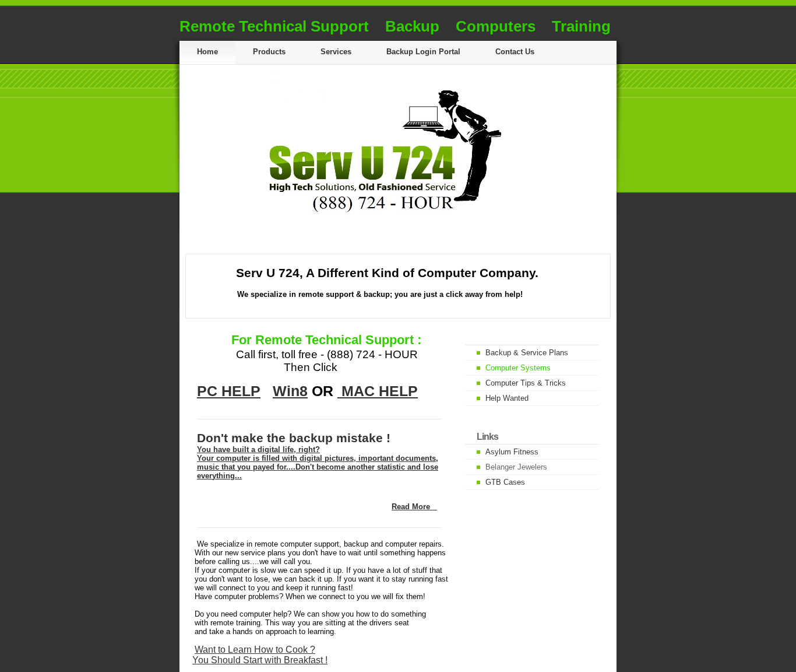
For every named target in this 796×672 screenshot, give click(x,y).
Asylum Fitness (511, 451)
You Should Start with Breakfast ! (259, 660)
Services (335, 51)
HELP (398, 391)
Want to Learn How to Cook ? (255, 649)
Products (269, 51)
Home (207, 51)
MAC (358, 391)
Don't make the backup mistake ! (293, 437)
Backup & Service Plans (526, 352)
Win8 (290, 391)
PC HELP (228, 391)
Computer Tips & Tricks (525, 383)
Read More (411, 506)
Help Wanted (507, 398)
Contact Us (514, 51)
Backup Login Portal (423, 51)
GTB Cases (505, 482)
